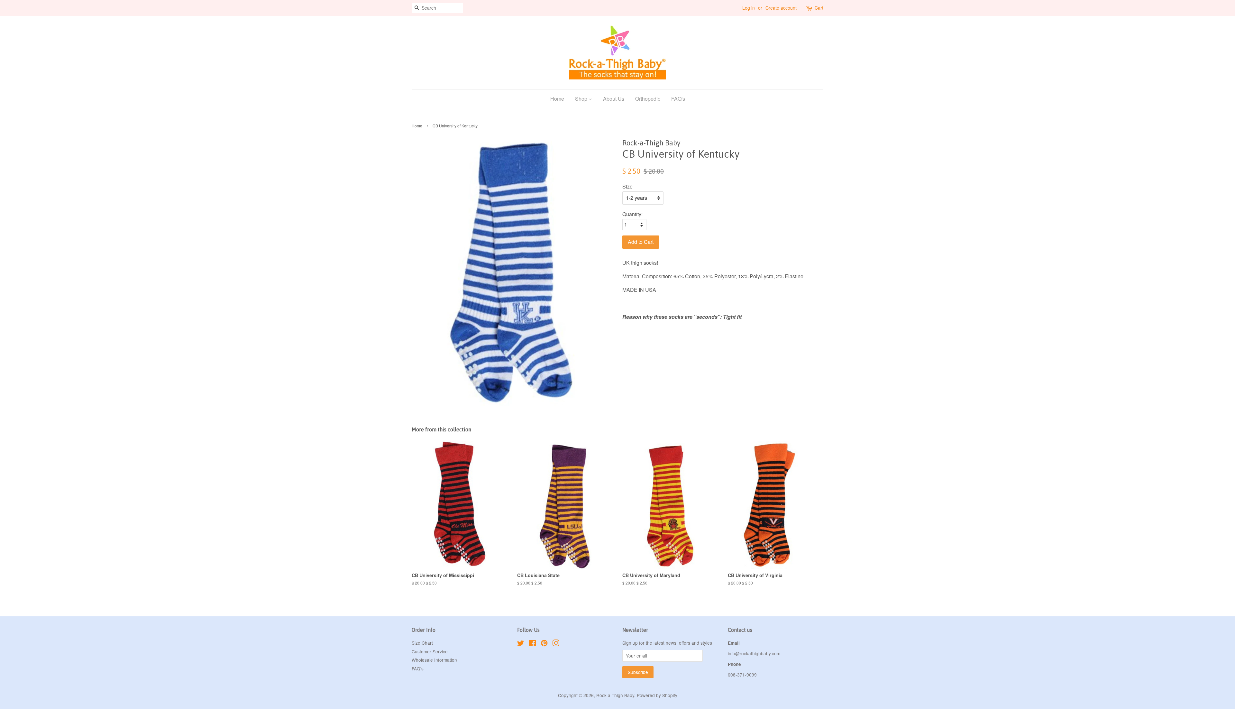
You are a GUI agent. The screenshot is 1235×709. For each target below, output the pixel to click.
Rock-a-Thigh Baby (615, 695)
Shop (582, 98)
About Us (613, 98)
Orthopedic (647, 98)
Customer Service (430, 651)
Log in (748, 8)
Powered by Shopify (657, 695)
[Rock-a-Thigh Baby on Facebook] (532, 644)
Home (557, 98)
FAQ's (678, 98)
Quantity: (632, 214)
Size (627, 186)
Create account (781, 8)
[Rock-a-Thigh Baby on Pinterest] (544, 644)
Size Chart (422, 643)
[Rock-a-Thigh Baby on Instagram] (555, 644)
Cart (819, 8)
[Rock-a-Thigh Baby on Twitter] (520, 644)
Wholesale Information (434, 660)
